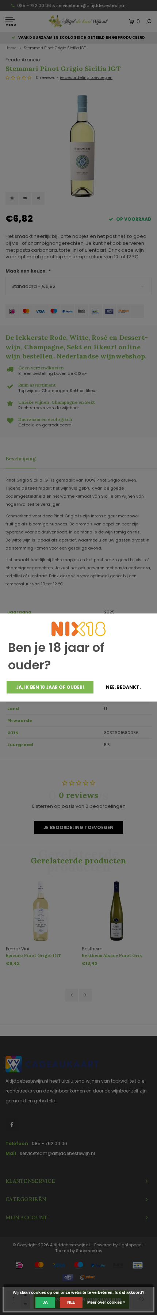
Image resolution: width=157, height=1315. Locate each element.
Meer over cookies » (106, 1302)
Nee (71, 1302)
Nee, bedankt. (123, 687)
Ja (45, 1302)
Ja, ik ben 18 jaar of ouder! (50, 687)
